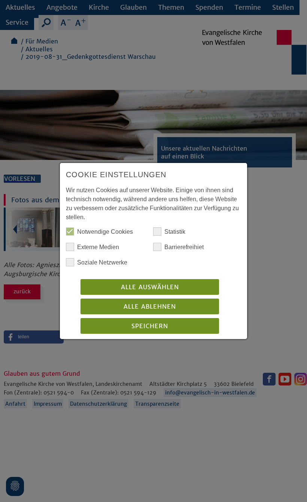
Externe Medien (98, 247)
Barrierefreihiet (184, 247)
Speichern (149, 326)
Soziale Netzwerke (102, 262)
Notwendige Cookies (105, 232)
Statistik (174, 232)
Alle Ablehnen (150, 306)
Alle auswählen (150, 287)
